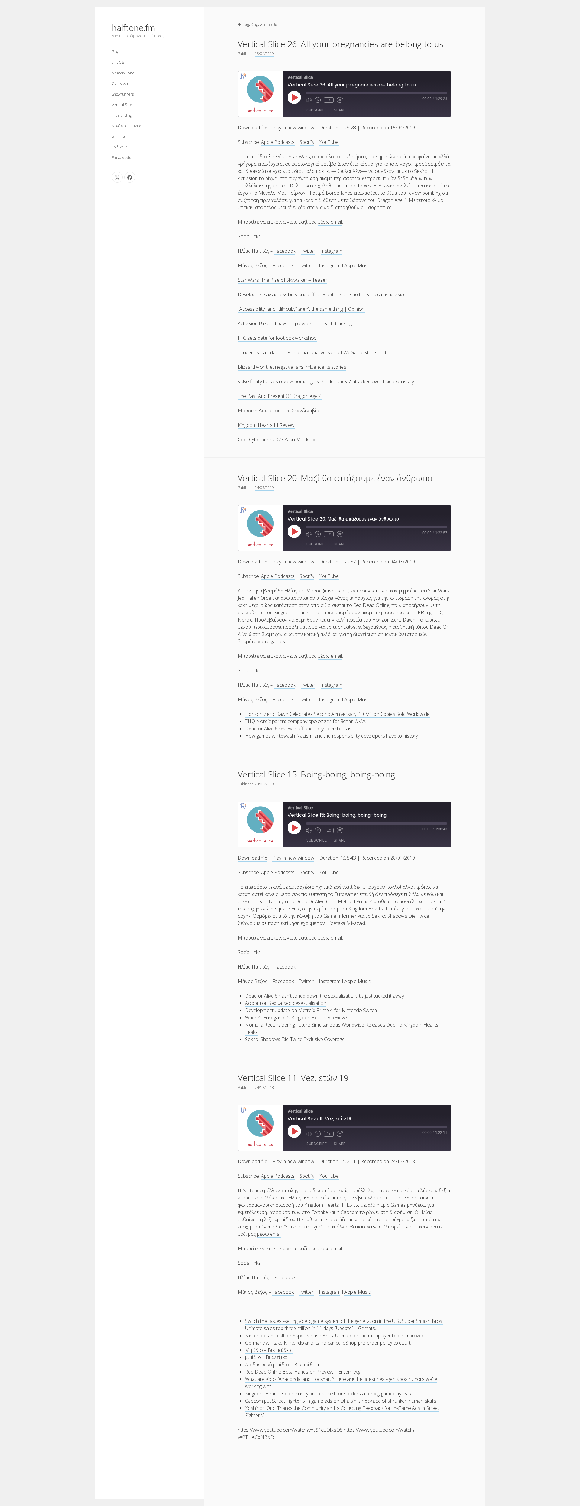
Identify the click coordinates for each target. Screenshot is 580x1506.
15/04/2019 (264, 53)
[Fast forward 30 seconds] (340, 100)
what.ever (120, 136)
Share (339, 109)
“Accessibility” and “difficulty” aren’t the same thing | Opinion (301, 309)
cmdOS (118, 62)
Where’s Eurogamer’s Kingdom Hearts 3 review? (296, 1017)
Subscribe (316, 109)
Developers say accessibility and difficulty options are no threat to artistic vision (322, 294)
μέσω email (330, 222)
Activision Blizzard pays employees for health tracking (295, 323)
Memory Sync (123, 73)
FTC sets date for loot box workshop (277, 338)
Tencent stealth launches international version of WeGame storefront (312, 352)
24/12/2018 (264, 1087)
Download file (252, 127)
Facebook (284, 251)
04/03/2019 (264, 487)
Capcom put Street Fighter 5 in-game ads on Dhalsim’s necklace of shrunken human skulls (340, 1400)
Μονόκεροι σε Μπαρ (127, 125)
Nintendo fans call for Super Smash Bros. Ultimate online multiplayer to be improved (334, 1335)
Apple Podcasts (278, 142)
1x (329, 100)
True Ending (122, 115)
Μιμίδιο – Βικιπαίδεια (269, 1350)
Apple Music (357, 265)
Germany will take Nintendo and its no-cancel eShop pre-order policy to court (328, 1342)
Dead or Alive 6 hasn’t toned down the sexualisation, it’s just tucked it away (324, 995)
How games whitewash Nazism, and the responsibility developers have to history (331, 735)
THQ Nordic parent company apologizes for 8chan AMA (305, 721)
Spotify (307, 142)
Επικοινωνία (121, 157)
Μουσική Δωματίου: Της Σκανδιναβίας (280, 410)
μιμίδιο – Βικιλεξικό (266, 1357)
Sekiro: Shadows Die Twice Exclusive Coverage (295, 1039)
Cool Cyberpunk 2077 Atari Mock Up (276, 439)
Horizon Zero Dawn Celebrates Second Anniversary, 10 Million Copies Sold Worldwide (337, 714)
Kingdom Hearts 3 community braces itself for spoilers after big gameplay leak (328, 1393)
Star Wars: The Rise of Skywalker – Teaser (282, 280)
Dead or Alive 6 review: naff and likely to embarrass (299, 728)
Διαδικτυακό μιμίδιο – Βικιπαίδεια (282, 1364)
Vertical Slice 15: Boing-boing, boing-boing (316, 774)
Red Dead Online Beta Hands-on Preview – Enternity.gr (303, 1371)
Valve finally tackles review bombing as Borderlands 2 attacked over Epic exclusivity (326, 381)
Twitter (308, 251)
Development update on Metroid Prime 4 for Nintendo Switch (311, 1010)
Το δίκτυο (119, 147)
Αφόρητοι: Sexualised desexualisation (285, 1003)
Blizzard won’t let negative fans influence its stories (292, 367)
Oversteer (120, 83)
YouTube (329, 142)
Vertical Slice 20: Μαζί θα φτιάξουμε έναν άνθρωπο (335, 478)
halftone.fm (133, 27)
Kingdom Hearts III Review (266, 425)
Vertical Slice (122, 104)
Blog (115, 51)
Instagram (331, 251)
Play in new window (293, 127)
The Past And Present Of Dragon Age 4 (280, 396)
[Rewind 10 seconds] (318, 100)
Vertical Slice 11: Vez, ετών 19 (293, 1077)
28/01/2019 (264, 784)
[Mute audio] (309, 100)
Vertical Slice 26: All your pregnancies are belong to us (340, 44)
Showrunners (123, 94)
